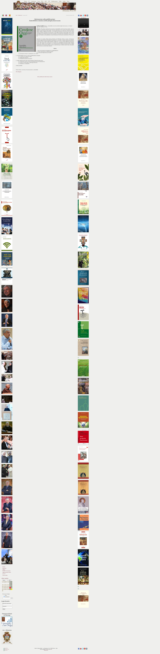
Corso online (5, 575)
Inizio (16, 15)
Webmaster (46, 650)
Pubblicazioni (54, 1)
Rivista (3, 566)
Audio (64, 1)
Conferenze (33, 1)
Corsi (38, 1)
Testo (68, 1)
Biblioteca (4, 568)
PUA (42, 1)
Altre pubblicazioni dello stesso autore (44, 76)
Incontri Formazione (6, 570)
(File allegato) (18, 71)
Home (25, 1)
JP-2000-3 (83, 17)
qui (51, 649)
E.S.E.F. (4, 573)
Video (60, 1)
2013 (81, 28)
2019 (83, 28)
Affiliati (3, 569)
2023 (86, 28)
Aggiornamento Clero (6, 572)
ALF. (46, 1)
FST (49, 1)
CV (29, 1)
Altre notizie (4, 578)
